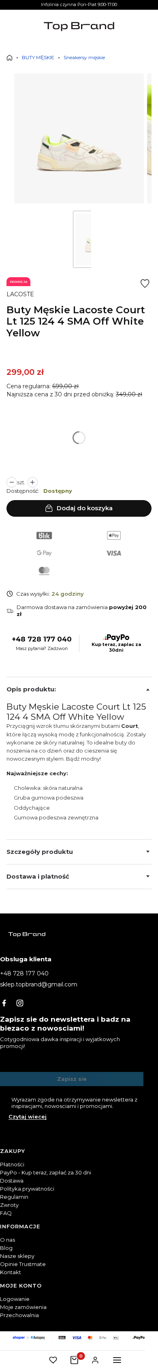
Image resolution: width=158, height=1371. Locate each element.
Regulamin (14, 1196)
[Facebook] (4, 1003)
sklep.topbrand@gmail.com (38, 984)
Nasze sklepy (17, 1256)
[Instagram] (20, 1003)
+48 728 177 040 (42, 639)
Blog (6, 1248)
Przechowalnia (19, 1315)
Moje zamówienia (23, 1307)
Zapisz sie (72, 1079)
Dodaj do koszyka (85, 508)
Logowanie (15, 1299)
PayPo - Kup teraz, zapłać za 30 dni (45, 1172)
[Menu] (117, 1360)
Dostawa (11, 1180)
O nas (7, 1239)
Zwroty (9, 1205)
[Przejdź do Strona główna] (9, 58)
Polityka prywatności (27, 1188)
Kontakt (10, 1272)
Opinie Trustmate (23, 1264)
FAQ (6, 1213)
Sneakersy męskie (84, 57)
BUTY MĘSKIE (38, 57)
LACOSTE (20, 294)
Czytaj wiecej (28, 1116)
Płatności (12, 1164)
